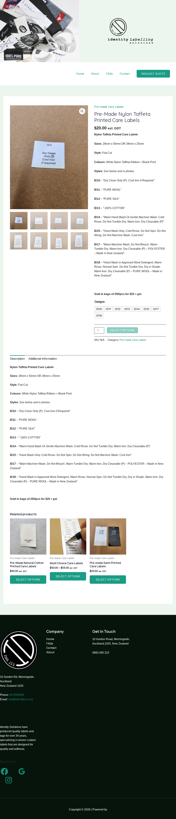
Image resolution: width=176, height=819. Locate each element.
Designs (100, 301)
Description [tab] (17, 358)
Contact (125, 73)
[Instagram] (8, 780)
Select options (122, 330)
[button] (153, 74)
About (95, 73)
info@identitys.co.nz (20, 699)
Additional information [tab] (42, 358)
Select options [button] (28, 579)
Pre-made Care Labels (108, 106)
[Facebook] (4, 771)
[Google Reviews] (21, 771)
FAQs (109, 73)
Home (80, 73)
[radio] (99, 309)
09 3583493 (16, 694)
